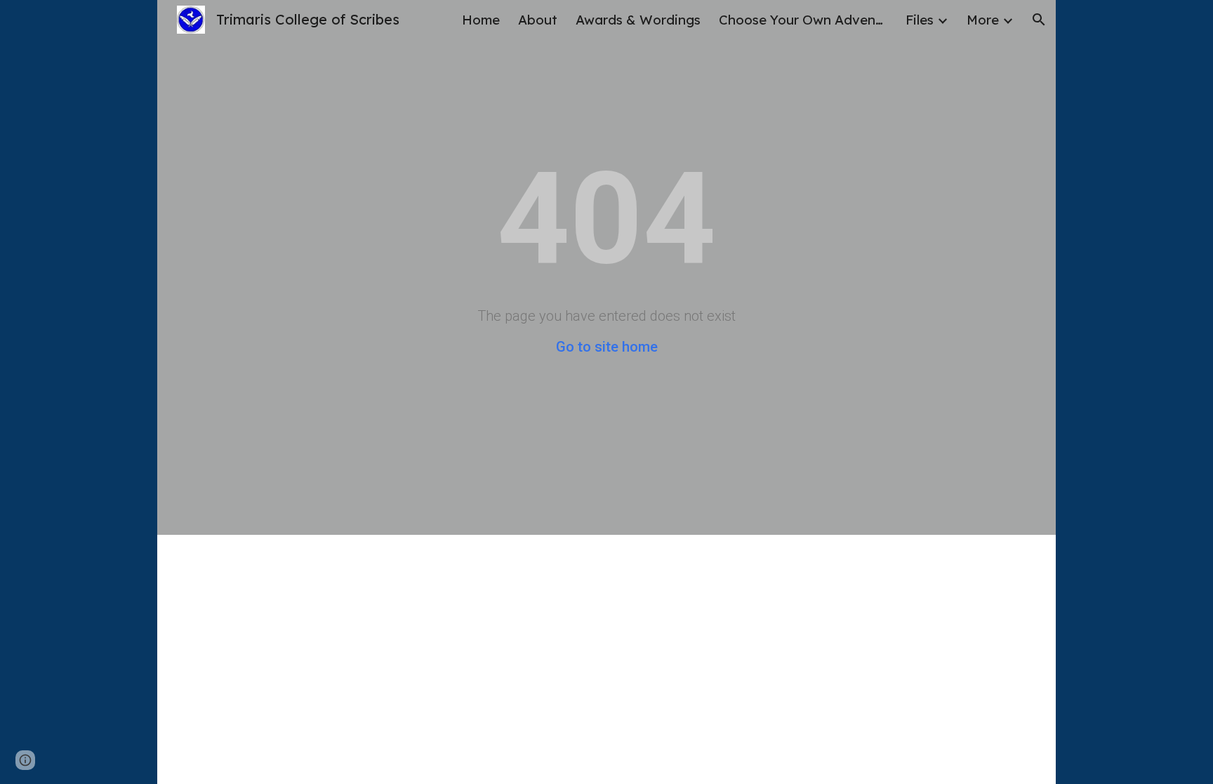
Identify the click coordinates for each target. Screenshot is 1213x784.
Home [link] (481, 19)
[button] (1039, 19)
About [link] (537, 19)
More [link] (983, 19)
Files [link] (920, 19)
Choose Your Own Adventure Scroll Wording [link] (803, 19)
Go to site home (607, 346)
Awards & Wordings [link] (638, 19)
